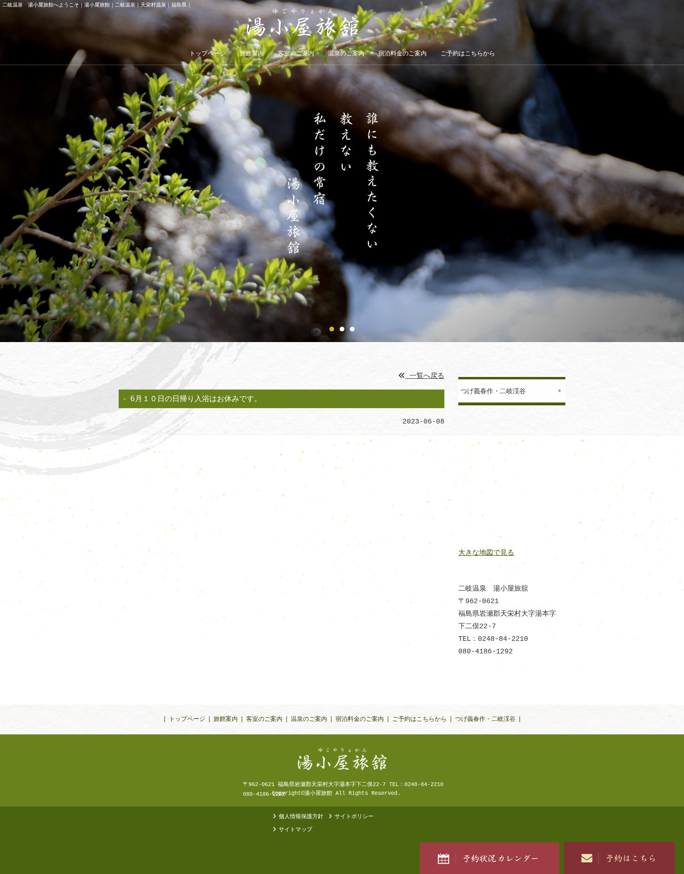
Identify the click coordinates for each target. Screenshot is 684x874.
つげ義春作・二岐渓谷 (485, 719)
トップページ (187, 719)
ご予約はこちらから (419, 719)
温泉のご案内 (309, 719)
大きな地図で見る (486, 553)
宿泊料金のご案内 (359, 719)
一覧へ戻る (424, 376)
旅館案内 (226, 719)
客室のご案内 (264, 719)
